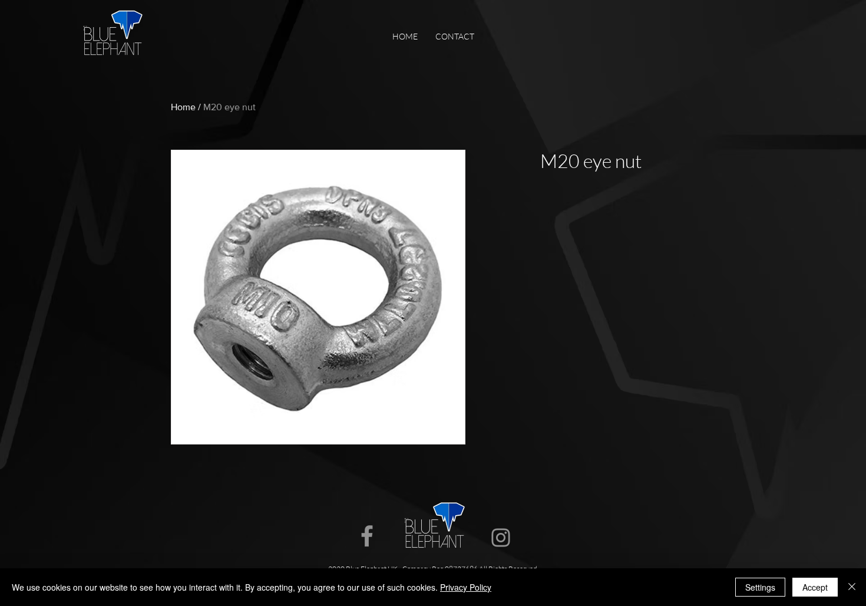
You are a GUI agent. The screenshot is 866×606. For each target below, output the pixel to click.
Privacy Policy (465, 587)
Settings (760, 587)
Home (183, 107)
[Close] (852, 587)
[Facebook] (367, 536)
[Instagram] (500, 537)
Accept (815, 587)
